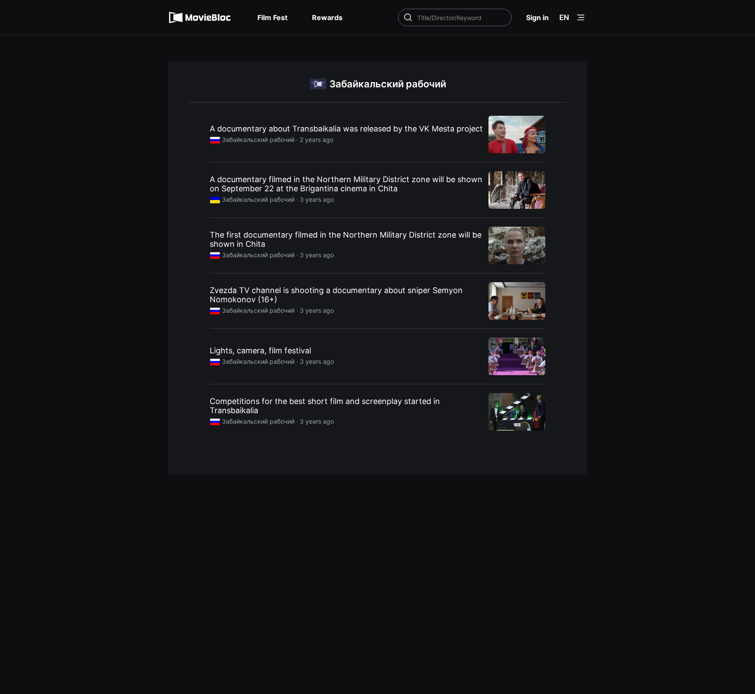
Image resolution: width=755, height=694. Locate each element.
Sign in (537, 17)
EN (564, 17)
